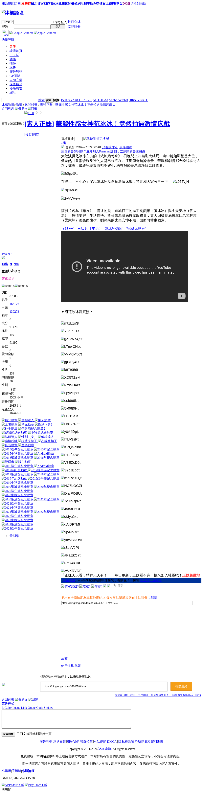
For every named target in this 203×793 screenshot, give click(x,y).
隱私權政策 (126, 741)
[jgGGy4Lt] (70, 362)
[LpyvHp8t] (70, 393)
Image (16, 707)
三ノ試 (14, 55)
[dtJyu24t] (69, 517)
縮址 (13, 92)
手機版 (16, 771)
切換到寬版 (138, 3)
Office (133, 100)
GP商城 (15, 76)
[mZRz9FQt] (71, 478)
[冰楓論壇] (13, 12)
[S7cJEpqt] (70, 470)
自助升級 (16, 80)
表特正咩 (46, 104)
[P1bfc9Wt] (70, 455)
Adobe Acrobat (118, 100)
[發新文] (21, 108)
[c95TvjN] (181, 182)
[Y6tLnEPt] (70, 331)
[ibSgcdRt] (69, 173)
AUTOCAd (100, 100)
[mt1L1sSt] (70, 323)
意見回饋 (59, 741)
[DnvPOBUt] (71, 493)
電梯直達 (67, 138)
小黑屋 (6, 771)
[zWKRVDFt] (71, 571)
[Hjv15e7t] (69, 416)
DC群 (126, 3)
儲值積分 (16, 84)
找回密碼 (74, 22)
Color (8, 707)
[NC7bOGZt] (71, 486)
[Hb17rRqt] (70, 424)
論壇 (16, 51)
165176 (14, 304)
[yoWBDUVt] (71, 540)
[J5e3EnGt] (70, 509)
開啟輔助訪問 (11, 3)
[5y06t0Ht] (70, 408)
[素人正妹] (39, 123)
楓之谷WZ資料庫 (43, 3)
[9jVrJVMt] (70, 532)
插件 (13, 63)
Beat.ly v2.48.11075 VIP (76, 100)
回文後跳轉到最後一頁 (36, 734)
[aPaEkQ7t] (70, 555)
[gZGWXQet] (72, 339)
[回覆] (32, 108)
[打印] (29, 113)
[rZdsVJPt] (70, 548)
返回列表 (8, 108)
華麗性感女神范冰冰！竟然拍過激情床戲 (113, 123)
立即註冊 (74, 26)
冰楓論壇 (8, 104)
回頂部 (6, 789)
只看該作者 (110, 147)
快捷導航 (8, 39)
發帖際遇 (69, 580)
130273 (14, 311)
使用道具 (67, 666)
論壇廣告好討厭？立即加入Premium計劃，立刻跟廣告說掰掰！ (104, 151)
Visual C (142, 100)
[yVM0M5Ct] (71, 354)
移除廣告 (16, 88)
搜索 (41, 100)
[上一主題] (36, 113)
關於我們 (73, 741)
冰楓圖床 (61, 3)
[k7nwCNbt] (71, 347)
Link (24, 707)
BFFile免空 (91, 3)
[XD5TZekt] (70, 377)
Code (39, 707)
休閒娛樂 (31, 104)
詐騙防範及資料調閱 (149, 741)
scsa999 (6, 254)
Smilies (48, 707)
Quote (31, 707)
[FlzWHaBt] (70, 385)
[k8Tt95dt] (69, 370)
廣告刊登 (16, 71)
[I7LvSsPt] (70, 439)
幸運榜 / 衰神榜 (151, 580)
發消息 (14, 535)
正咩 (13, 67)
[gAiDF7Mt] (70, 524)
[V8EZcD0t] (70, 463)
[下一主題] (40, 113)
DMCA (112, 741)
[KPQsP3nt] (71, 447)
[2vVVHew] (70, 198)
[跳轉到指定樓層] (96, 138)
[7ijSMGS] (69, 190)
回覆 (64, 658)
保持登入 (60, 22)
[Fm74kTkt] (70, 563)
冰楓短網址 (76, 3)
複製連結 (181, 686)
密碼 (5, 26)
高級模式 (8, 703)
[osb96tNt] (70, 401)
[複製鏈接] (31, 134)
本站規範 (100, 741)
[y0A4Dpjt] (70, 432)
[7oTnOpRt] (71, 501)
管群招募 (86, 741)
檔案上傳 (105, 3)
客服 (13, 46)
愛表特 (26, 3)
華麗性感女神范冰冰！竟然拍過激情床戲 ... (85, 104)
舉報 (78, 666)
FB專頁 (117, 3)
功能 (13, 59)
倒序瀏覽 (125, 147)
